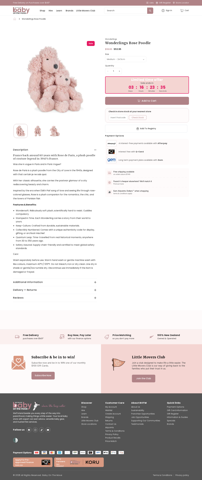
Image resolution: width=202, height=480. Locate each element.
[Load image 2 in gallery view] (38, 131)
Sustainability (137, 410)
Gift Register (173, 413)
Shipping (109, 417)
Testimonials (137, 424)
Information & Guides (177, 417)
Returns (109, 420)
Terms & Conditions (114, 431)
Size (107, 54)
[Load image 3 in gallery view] (55, 131)
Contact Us (110, 424)
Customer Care (114, 403)
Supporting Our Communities (145, 420)
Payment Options (175, 407)
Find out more (118, 184)
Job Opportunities (140, 417)
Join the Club (143, 378)
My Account (111, 407)
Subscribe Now (43, 375)
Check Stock (138, 117)
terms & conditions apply (122, 193)
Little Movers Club (85, 10)
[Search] (150, 11)
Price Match (111, 441)
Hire (51, 10)
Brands (69, 10)
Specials (171, 420)
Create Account (113, 413)
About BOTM (139, 403)
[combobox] (128, 11)
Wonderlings (111, 39)
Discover (86, 403)
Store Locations (89, 424)
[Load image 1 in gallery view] (20, 131)
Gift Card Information (177, 410)
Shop (42, 10)
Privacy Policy (111, 434)
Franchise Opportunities (143, 413)
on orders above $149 (121, 174)
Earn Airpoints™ (60, 465)
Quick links (174, 403)
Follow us (18, 429)
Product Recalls (112, 437)
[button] (184, 10)
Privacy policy (182, 475)
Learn (59, 10)
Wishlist (108, 410)
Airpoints (109, 427)
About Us (135, 407)
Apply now (19, 465)
